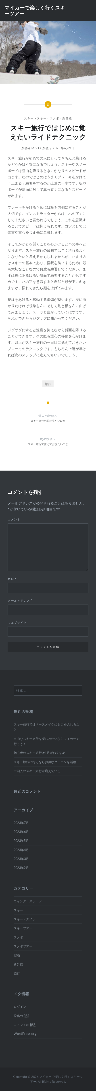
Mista (36, 148)
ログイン (20, 1006)
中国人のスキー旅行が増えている (37, 771)
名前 (12, 579)
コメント (14, 519)
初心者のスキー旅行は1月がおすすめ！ (41, 753)
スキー (29, 118)
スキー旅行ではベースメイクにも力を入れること (46, 726)
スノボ (18, 937)
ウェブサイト (17, 622)
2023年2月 (21, 868)
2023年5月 (21, 841)
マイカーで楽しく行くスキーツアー (34, 10)
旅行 (48, 384)
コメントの (24, 1025)
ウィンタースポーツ (28, 901)
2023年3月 (21, 859)
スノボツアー (23, 946)
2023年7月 (21, 823)
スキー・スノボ (48, 118)
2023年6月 (21, 832)
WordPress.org (25, 1034)
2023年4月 (21, 850)
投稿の (21, 1016)
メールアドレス (20, 600)
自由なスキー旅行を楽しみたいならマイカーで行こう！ (46, 741)
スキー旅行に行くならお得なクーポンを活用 (45, 762)
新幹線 (67, 118)
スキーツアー (23, 928)
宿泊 (17, 955)
